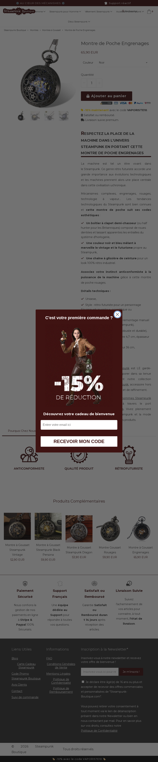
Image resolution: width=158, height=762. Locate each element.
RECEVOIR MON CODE (79, 441)
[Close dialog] (117, 314)
